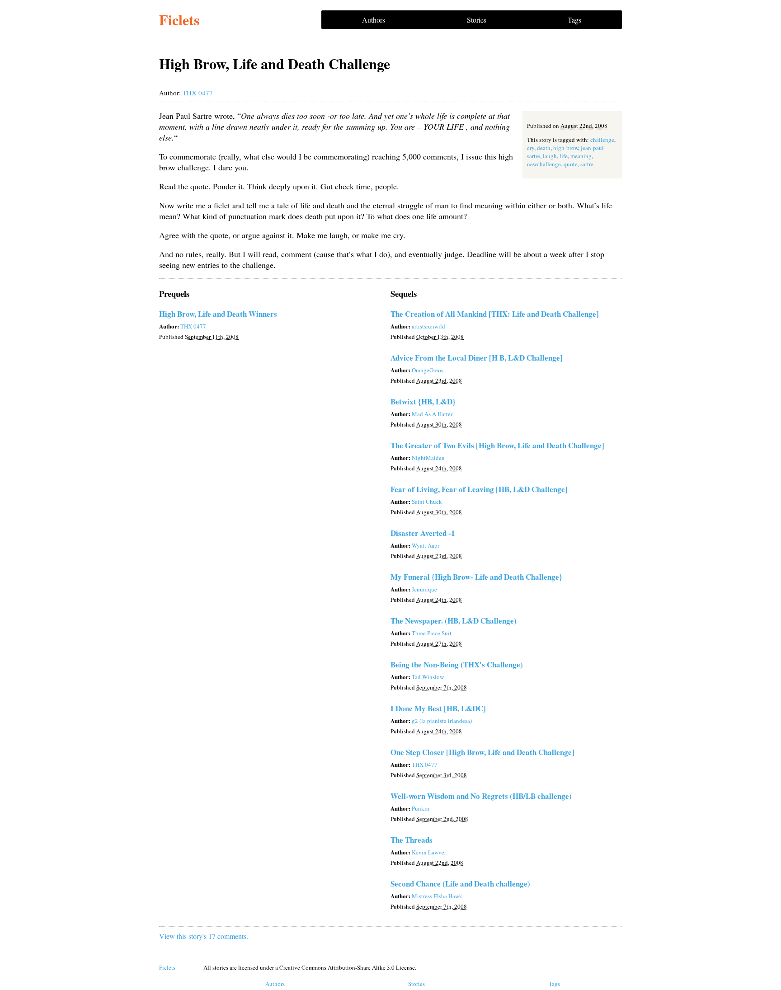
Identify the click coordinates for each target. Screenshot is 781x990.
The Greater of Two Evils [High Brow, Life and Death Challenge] (497, 445)
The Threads (411, 839)
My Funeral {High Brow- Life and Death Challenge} (476, 576)
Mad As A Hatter (432, 414)
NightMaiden (428, 458)
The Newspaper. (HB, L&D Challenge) (453, 620)
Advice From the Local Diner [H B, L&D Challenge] (476, 357)
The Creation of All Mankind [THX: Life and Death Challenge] (494, 313)
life (564, 156)
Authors (373, 19)
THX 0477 (198, 92)
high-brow (565, 148)
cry (530, 148)
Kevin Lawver (429, 852)
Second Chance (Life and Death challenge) (460, 883)
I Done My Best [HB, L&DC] (438, 708)
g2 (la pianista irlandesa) (442, 721)
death (543, 148)
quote (571, 164)
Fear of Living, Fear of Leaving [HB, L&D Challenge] (479, 489)
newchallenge (544, 164)
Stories (476, 19)
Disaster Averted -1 (422, 533)
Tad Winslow (428, 677)
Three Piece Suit (432, 633)
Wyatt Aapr (425, 545)
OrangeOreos (427, 370)
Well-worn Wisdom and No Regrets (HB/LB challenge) (481, 796)
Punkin (420, 808)
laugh (550, 156)
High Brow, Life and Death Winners (218, 313)
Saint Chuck (427, 501)
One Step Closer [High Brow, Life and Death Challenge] (482, 752)
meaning (581, 156)
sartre (586, 164)
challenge (602, 140)
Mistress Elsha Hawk (437, 896)
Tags (574, 19)
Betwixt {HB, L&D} (423, 401)
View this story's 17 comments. (203, 936)
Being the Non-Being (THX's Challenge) (456, 664)
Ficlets (179, 19)
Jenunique (424, 589)
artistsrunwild (428, 326)
